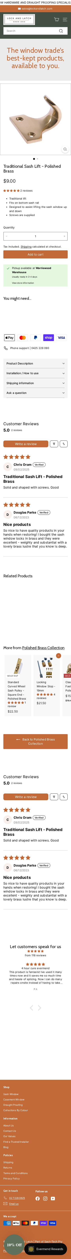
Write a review (26, 444)
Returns (7, 1167)
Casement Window (13, 1099)
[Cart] (56, 19)
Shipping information (20, 383)
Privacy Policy (11, 1178)
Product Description (20, 363)
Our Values (9, 1136)
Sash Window (11, 1094)
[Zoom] (65, 149)
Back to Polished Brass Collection (38, 741)
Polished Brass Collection (43, 647)
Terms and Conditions (15, 1173)
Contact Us (9, 1130)
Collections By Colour (15, 1110)
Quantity (9, 227)
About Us (8, 1125)
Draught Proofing (12, 1104)
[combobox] (35, 31)
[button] (11, 190)
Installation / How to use (23, 373)
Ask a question (16, 392)
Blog (5, 1147)
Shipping (26, 246)
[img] (35, 951)
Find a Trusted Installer (16, 1141)
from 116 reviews (35, 955)
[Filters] (54, 444)
